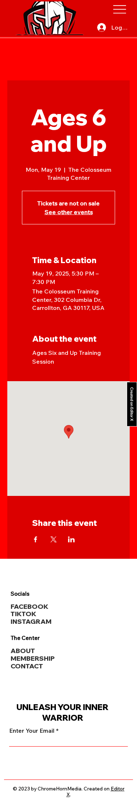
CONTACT (27, 666)
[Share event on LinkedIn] (71, 539)
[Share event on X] (53, 539)
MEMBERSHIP (33, 658)
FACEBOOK (29, 606)
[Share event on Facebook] (35, 539)
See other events (69, 212)
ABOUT (23, 650)
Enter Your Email (31, 730)
